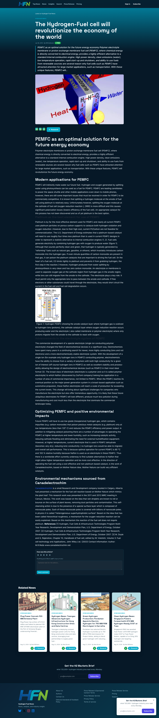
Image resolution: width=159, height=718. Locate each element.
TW (40, 129)
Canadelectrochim (43, 488)
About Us (59, 691)
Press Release (69, 4)
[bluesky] (19, 710)
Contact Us (60, 697)
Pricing (79, 4)
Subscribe (137, 4)
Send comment (43, 572)
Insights (51, 4)
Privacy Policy (89, 699)
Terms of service (90, 702)
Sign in (127, 4)
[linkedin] (33, 710)
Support (115, 697)
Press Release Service (92, 696)
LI (43, 129)
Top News (36, 4)
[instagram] (28, 710)
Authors (59, 694)
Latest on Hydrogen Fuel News (45, 13)
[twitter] (24, 710)
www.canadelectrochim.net (58, 545)
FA (36, 129)
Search (59, 4)
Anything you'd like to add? (50, 559)
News (44, 4)
